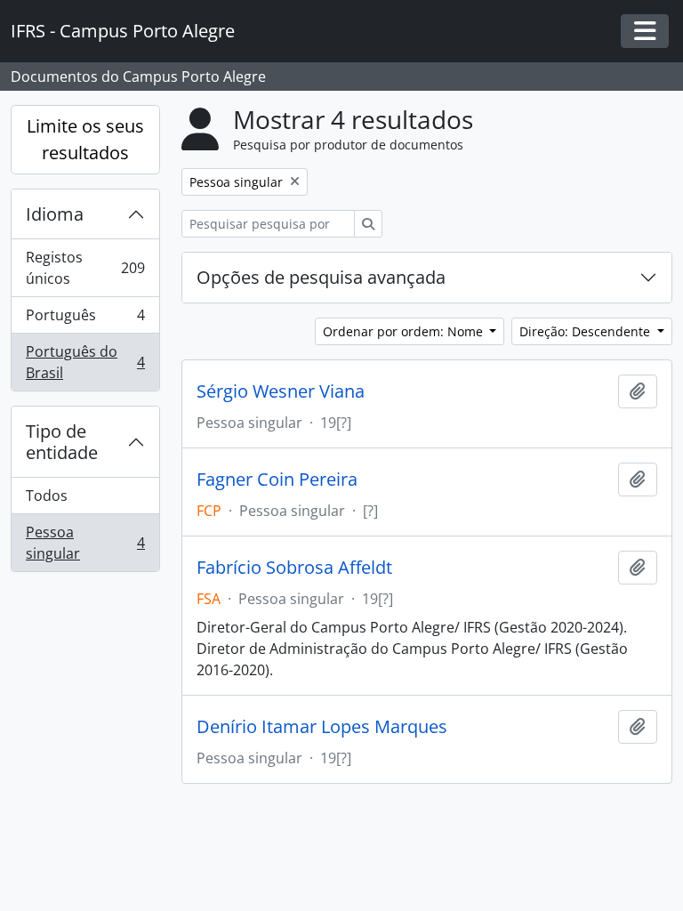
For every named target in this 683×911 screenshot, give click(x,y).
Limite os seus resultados (85, 139)
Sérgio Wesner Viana (281, 391)
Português (85, 319)
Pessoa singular (85, 542)
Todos (47, 495)
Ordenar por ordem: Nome (404, 331)
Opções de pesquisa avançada (321, 277)
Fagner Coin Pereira (277, 479)
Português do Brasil (85, 362)
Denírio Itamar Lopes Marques (322, 727)
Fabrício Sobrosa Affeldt (294, 567)
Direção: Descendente (586, 331)
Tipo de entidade (62, 441)
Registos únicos (85, 267)
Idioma (55, 214)
